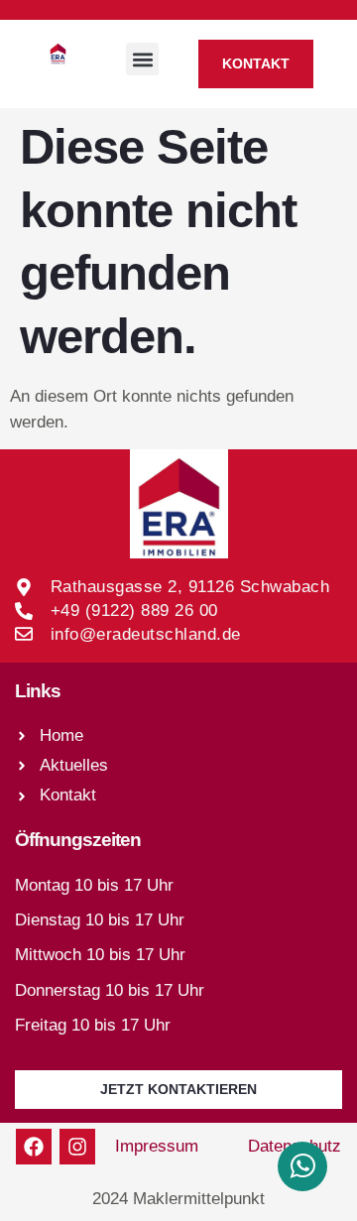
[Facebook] (34, 1146)
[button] (142, 59)
